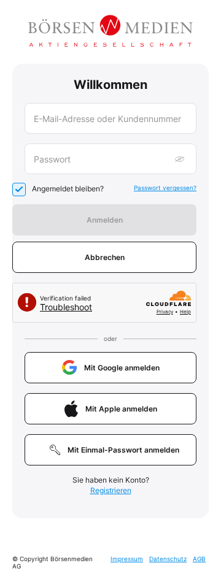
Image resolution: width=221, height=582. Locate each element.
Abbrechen (105, 257)
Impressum (126, 558)
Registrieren (110, 490)
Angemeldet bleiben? (68, 188)
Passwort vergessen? (165, 187)
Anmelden (105, 219)
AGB (199, 558)
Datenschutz (168, 558)
